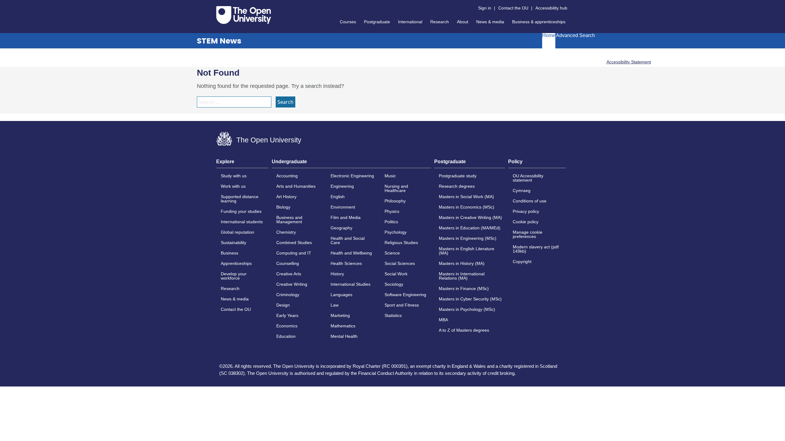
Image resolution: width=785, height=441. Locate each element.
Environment (343, 207)
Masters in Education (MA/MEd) (469, 227)
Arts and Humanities (296, 186)
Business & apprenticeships (538, 21)
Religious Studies (401, 242)
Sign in (484, 8)
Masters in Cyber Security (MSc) (470, 298)
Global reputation (237, 232)
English (338, 196)
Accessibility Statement (629, 61)
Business (229, 253)
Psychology (396, 232)
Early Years (287, 315)
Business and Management (289, 219)
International (410, 21)
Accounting (287, 175)
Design (283, 305)
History (337, 273)
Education (286, 336)
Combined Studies (294, 242)
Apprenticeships (236, 263)
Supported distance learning (239, 198)
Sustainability (233, 242)
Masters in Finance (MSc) (464, 288)
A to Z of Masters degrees (464, 330)
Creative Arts (288, 273)
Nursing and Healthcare (396, 188)
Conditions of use (529, 200)
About (462, 21)
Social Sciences (400, 263)
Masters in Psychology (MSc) (467, 309)
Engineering (342, 186)
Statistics (393, 315)
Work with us (233, 186)
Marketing (340, 315)
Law (335, 305)
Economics (286, 325)
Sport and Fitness (402, 305)
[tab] (242, 163)
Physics (392, 211)
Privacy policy (526, 211)
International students (242, 221)
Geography (341, 227)
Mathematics (343, 325)
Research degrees (457, 186)
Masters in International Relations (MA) (461, 276)
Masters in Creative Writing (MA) (470, 217)
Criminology (287, 294)
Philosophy (395, 200)
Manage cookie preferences (527, 234)
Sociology (394, 284)
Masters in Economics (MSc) (466, 207)
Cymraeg (521, 190)
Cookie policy (525, 221)
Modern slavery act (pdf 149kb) (536, 249)
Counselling (287, 263)
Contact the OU (513, 8)
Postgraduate (377, 21)
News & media (490, 21)
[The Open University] (243, 15)
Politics (391, 221)
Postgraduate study (458, 175)
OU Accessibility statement (528, 178)
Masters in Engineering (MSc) (467, 238)
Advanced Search (575, 35)
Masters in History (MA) (461, 263)
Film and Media (346, 217)
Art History (286, 196)
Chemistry (286, 232)
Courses (348, 21)
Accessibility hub (551, 8)
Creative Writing (291, 284)
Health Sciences (346, 263)
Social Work (396, 273)
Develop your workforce (234, 276)
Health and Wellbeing (351, 253)
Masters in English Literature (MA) (466, 250)
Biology (283, 207)
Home (548, 35)
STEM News (219, 41)
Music (390, 175)
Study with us (234, 175)
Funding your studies (241, 211)
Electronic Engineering (352, 175)
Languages (341, 294)
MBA (443, 319)
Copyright (522, 261)
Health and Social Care (348, 240)
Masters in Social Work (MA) (466, 196)
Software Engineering (405, 294)
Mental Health (344, 336)
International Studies (350, 284)
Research (439, 21)
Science (392, 253)
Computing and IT (293, 253)
